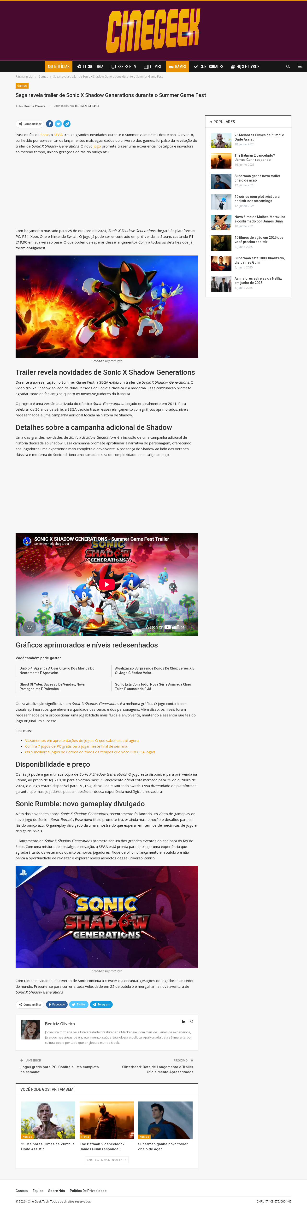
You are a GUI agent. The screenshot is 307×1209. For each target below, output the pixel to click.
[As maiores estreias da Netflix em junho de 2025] (221, 284)
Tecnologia (93, 66)
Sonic (45, 134)
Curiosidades (211, 66)
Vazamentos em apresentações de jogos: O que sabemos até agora (82, 740)
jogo (97, 146)
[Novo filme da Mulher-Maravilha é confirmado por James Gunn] (221, 222)
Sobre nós (56, 1191)
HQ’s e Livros (248, 66)
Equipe (38, 1191)
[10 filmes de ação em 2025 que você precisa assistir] (221, 243)
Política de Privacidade (88, 1191)
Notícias (62, 66)
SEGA (58, 134)
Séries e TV (127, 66)
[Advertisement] (107, 192)
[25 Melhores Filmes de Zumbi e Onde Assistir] (48, 1120)
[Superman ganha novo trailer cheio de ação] (165, 1120)
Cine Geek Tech (38, 1201)
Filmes (155, 66)
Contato (22, 1191)
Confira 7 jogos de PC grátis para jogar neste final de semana (76, 746)
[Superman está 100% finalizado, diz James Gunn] (221, 263)
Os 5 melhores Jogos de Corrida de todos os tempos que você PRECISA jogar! (90, 751)
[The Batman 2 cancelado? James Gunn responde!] (107, 1120)
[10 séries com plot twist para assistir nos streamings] (221, 202)
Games (180, 66)
